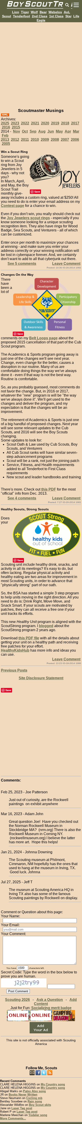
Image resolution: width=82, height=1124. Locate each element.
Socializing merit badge (51, 1008)
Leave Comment (66, 263)
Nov (16, 131)
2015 (16, 127)
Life (76, 16)
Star (68, 16)
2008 (55, 139)
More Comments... (13, 1118)
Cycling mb (34, 1098)
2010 (35, 139)
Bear (43, 12)
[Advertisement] (41, 63)
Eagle (41, 20)
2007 (65, 139)
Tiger (25, 12)
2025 (5, 123)
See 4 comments (22, 498)
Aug (42, 131)
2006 (75, 139)
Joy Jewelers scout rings (28, 218)
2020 (45, 123)
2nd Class (39, 16)
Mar (76, 131)
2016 (6, 127)
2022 (25, 123)
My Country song (53, 1084)
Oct (25, 131)
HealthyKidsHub (15, 650)
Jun (50, 131)
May (59, 131)
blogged (46, 626)
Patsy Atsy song (34, 1091)
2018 (65, 123)
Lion (15, 12)
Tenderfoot (21, 16)
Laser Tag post (21, 1108)
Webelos (55, 12)
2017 (75, 123)
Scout (6, 16)
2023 (15, 123)
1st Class (56, 16)
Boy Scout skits (40, 1105)
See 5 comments (22, 263)
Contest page (12, 206)
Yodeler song (37, 1115)
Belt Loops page (43, 338)
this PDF (48, 489)
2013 (5, 139)
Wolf (34, 12)
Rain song (35, 1101)
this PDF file (28, 638)
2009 (45, 139)
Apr (68, 131)
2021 (35, 123)
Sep (33, 131)
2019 (55, 123)
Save (37, 191)
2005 (6, 144)
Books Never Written (23, 1094)
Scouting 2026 (17, 1000)
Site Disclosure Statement (41, 678)
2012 (15, 139)
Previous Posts (14, 670)
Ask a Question (49, 1000)
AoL (67, 12)
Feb (5, 135)
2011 (25, 139)
